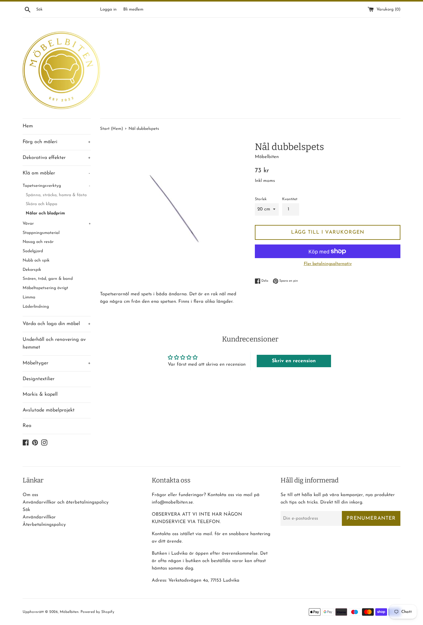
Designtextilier (39, 378)
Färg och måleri (57, 141)
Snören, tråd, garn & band (48, 279)
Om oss (30, 495)
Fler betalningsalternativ (328, 264)
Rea (27, 425)
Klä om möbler (56, 173)
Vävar (57, 224)
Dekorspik (32, 270)
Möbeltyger (57, 363)
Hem (28, 126)
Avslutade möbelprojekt (49, 410)
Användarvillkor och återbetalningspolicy (65, 502)
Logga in (108, 9)
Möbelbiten (69, 612)
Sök (26, 510)
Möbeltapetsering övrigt (45, 288)
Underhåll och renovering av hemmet (54, 343)
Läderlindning (36, 307)
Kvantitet (289, 199)
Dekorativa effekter (57, 157)
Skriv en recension (294, 361)
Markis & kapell (40, 394)
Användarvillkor (39, 517)
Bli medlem (133, 9)
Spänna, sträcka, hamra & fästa (56, 195)
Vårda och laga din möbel (57, 323)
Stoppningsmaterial (41, 233)
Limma (29, 297)
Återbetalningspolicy (44, 524)
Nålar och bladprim (45, 213)
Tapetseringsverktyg (56, 186)
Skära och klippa (41, 204)
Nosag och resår (38, 242)
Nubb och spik (36, 260)
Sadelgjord (33, 251)
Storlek (261, 199)
